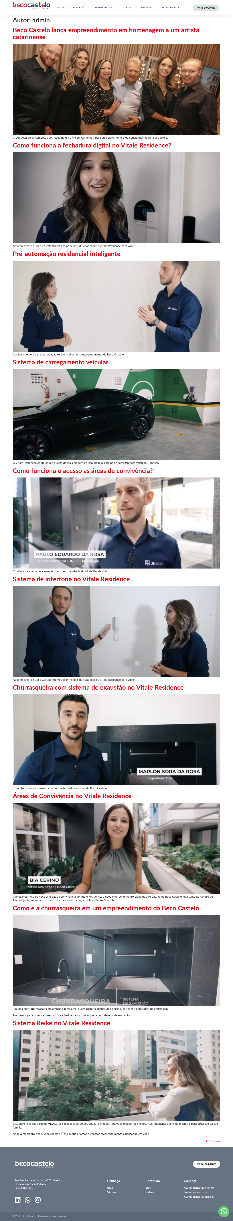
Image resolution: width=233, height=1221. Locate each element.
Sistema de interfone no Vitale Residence (71, 579)
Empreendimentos (106, 8)
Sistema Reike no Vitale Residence (61, 1023)
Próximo (213, 1141)
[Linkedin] (18, 1200)
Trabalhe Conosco (195, 1192)
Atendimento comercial (199, 1196)
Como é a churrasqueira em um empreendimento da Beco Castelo (106, 908)
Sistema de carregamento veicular (60, 362)
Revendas (147, 8)
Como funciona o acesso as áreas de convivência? (83, 471)
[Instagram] (38, 1200)
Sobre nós (79, 8)
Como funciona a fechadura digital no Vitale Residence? (92, 145)
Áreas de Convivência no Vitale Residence (72, 796)
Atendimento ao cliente (199, 1187)
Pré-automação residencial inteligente (67, 254)
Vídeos (111, 1192)
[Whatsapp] (28, 1200)
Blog (129, 8)
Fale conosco (170, 8)
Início (60, 8)
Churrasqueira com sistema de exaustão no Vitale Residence (98, 688)
